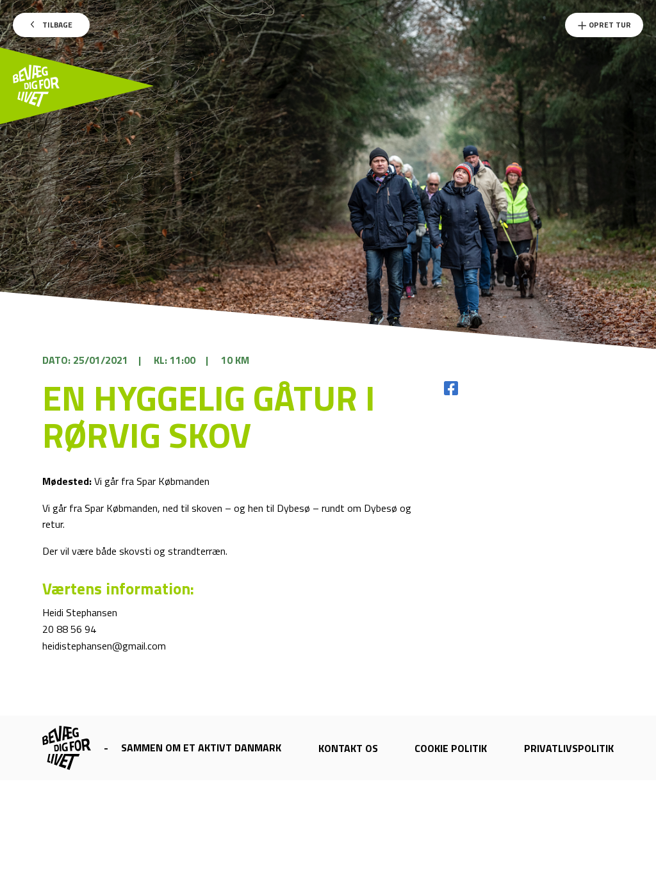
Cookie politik (450, 748)
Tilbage (56, 25)
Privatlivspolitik (569, 748)
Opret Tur (609, 25)
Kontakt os (348, 748)
